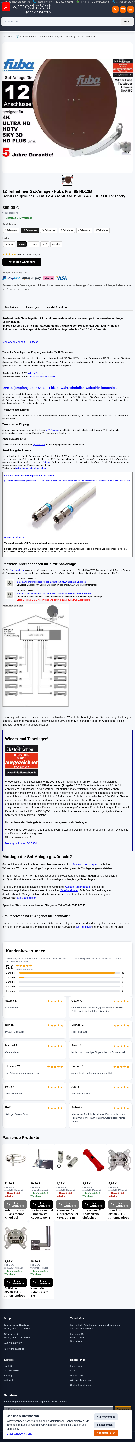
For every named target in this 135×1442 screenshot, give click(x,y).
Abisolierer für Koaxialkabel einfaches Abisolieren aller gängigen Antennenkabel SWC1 (93, 1214)
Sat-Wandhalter (69, 890)
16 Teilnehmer (48, 230)
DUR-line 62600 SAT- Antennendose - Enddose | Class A (118, 1214)
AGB (72, 1370)
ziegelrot (56, 244)
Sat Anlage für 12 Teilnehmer (80, 36)
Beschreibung (12, 307)
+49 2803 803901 (13, 1343)
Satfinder (47, 462)
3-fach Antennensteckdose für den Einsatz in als (51, 582)
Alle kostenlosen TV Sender (41, 376)
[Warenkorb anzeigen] (123, 9)
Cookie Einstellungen (81, 1385)
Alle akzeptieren (106, 1432)
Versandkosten (11, 1370)
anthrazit (9, 244)
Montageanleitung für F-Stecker (20, 342)
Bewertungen (32, 307)
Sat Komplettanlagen (51, 36)
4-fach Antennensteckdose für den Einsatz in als (54, 593)
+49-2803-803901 (63, 1)
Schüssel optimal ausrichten (30, 468)
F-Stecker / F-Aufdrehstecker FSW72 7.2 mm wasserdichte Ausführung (67, 1214)
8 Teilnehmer (102, 230)
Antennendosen (17, 570)
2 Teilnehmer (67, 230)
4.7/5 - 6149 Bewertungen (95, 1)
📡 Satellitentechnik (26, 36)
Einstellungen (105, 1424)
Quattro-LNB (39, 444)
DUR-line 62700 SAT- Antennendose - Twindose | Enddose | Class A (14, 1292)
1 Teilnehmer (11, 230)
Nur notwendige (106, 1416)
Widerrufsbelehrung (80, 1380)
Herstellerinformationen (56, 307)
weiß (44, 244)
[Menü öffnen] (130, 9)
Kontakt (8, 1366)
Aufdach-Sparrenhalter (78, 886)
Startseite (8, 36)
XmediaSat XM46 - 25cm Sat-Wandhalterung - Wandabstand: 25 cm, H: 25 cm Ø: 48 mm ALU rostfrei (41, 1292)
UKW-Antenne (52, 430)
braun (22, 244)
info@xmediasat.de (14, 1348)
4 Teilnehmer (84, 230)
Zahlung (8, 1375)
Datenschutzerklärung (19, 1433)
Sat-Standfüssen (26, 897)
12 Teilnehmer (30, 230)
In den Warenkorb (24, 261)
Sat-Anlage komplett (85, 864)
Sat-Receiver (84, 927)
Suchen (127, 21)
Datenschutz (76, 1375)
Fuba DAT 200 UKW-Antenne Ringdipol (14, 1214)
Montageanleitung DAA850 (21, 843)
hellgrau (33, 244)
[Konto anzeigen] (115, 9)
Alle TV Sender (35, 373)
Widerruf (8, 1380)
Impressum (76, 1366)
